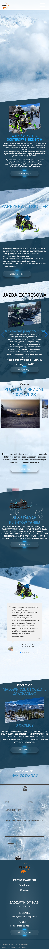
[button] (46, 334)
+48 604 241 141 (24, 906)
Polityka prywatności (24, 880)
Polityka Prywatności (7, 947)
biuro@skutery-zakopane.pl (24, 917)
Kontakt (24, 890)
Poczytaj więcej (24, 173)
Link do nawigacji (25, 932)
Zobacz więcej (24, 750)
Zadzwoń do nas (17, 274)
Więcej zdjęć (24, 469)
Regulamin (24, 885)
